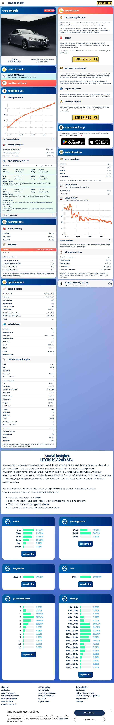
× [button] (111, 710)
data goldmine (82, 687)
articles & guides (8, 693)
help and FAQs (82, 698)
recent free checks (9, 698)
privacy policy (44, 687)
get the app (81, 690)
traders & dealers (8, 704)
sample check (7, 701)
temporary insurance (10, 695)
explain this (28, 553)
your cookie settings (47, 693)
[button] (39, 721)
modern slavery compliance (87, 695)
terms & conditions (46, 695)
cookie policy (44, 690)
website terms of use (85, 693)
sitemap (79, 701)
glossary (42, 698)
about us (4, 687)
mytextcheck (44, 701)
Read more (63, 718)
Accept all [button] (89, 713)
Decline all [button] (89, 719)
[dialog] (57, 716)
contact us (5, 690)
